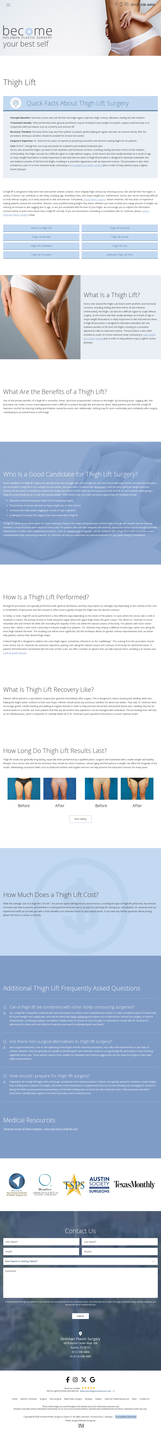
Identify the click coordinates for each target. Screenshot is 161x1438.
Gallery (98, 1399)
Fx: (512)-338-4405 (80, 1356)
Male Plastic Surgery (73, 1399)
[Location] (116, 4)
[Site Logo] (27, 32)
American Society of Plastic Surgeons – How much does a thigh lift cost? (41, 1128)
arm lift (87, 531)
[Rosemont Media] (80, 1427)
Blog (134, 1399)
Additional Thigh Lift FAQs (120, 254)
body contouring (79, 1016)
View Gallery (80, 818)
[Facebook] (68, 1380)
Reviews (88, 1399)
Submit (80, 1316)
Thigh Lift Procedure (41, 254)
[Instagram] (75, 1380)
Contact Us (144, 1399)
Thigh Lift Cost (119, 245)
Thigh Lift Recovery (120, 227)
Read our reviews (72, 1388)
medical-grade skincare (15, 652)
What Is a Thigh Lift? (41, 227)
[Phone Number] (121, 4)
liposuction (99, 486)
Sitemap (108, 1416)
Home (14, 1399)
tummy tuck (74, 531)
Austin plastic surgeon (95, 199)
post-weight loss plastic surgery (86, 165)
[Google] (92, 1380)
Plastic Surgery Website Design (79, 1420)
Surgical (43, 1399)
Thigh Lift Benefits (41, 236)
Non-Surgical (55, 1399)
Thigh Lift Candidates (41, 245)
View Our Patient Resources (117, 1399)
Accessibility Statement (126, 1416)
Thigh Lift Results (120, 236)
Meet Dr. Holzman (29, 1399)
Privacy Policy (97, 1416)
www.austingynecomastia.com (95, 1391)
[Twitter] (84, 1380)
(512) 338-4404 (80, 1352)
